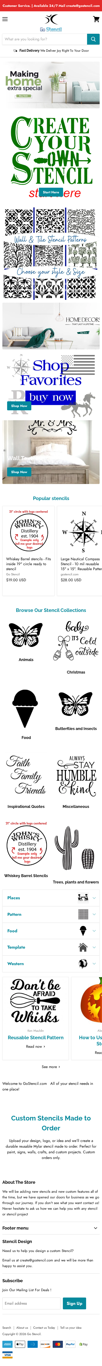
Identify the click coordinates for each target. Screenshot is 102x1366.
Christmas (76, 672)
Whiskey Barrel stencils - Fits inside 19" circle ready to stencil (28, 564)
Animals (26, 660)
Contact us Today (44, 1327)
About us (22, 1327)
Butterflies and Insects (76, 728)
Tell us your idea (70, 1327)
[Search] (93, 39)
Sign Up (74, 1303)
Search (6, 1327)
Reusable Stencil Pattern (36, 1037)
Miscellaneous (76, 806)
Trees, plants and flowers (76, 882)
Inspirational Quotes (26, 806)
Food (26, 737)
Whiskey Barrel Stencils (26, 876)
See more (50, 1066)
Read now (34, 1046)
